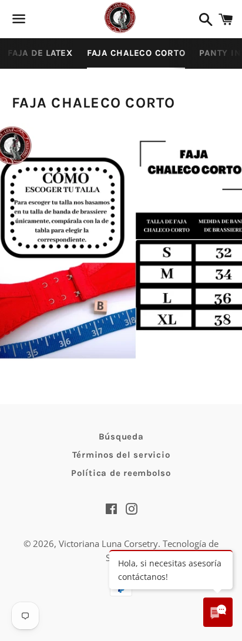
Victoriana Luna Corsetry (108, 543)
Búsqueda (121, 436)
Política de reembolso (121, 473)
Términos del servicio (121, 454)
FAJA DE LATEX (40, 53)
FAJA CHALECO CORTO (136, 53)
